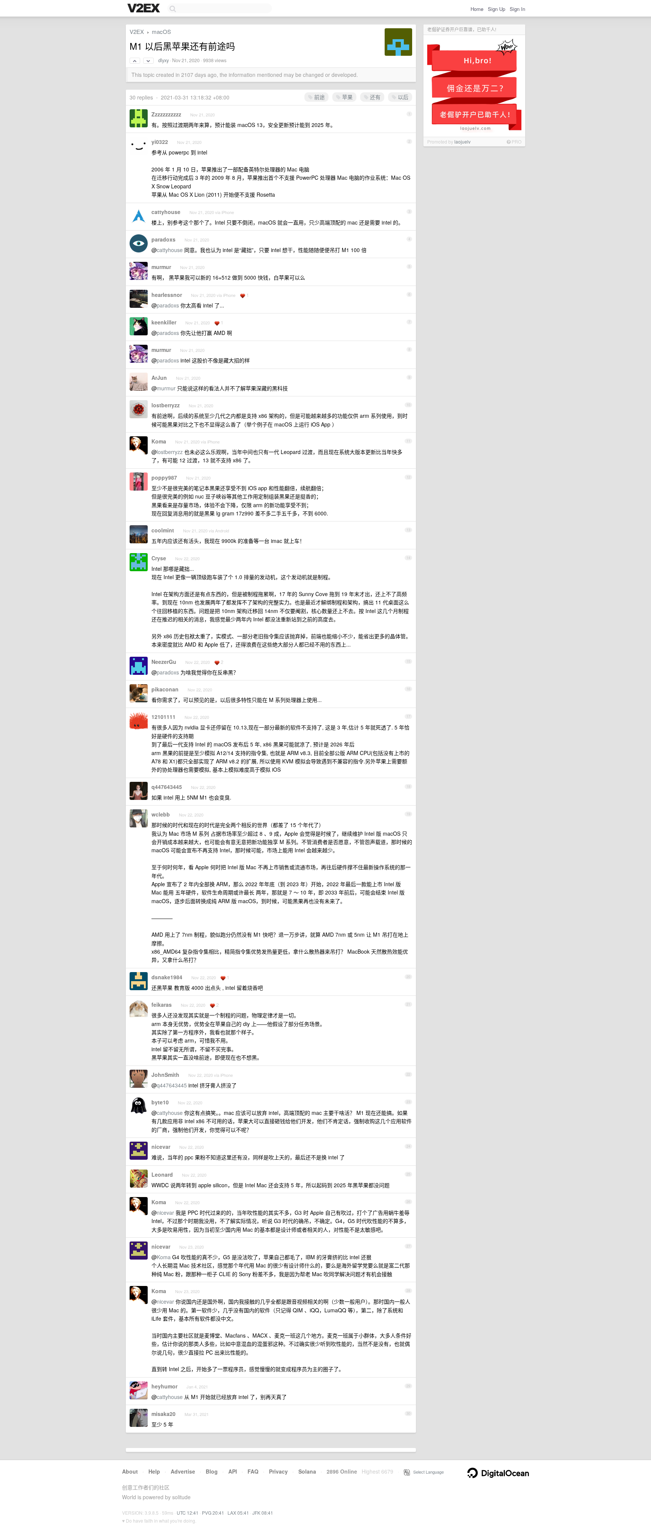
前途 (319, 97)
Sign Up (496, 8)
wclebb (160, 814)
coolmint (162, 530)
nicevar (160, 1146)
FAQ (253, 1471)
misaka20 (163, 1413)
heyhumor (164, 1386)
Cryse (158, 558)
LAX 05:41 (238, 1512)
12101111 (163, 716)
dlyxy (163, 60)
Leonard (162, 1174)
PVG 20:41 (213, 1512)
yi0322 (159, 141)
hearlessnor (166, 294)
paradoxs (163, 239)
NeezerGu (163, 661)
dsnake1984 (166, 977)
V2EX (137, 31)
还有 (374, 97)
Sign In (517, 8)
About (130, 1471)
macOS (161, 31)
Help (154, 1471)
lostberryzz (165, 405)
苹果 (347, 97)
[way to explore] (145, 8)
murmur (161, 267)
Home (477, 8)
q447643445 (166, 786)
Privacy (278, 1471)
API (232, 1471)
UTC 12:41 (188, 1512)
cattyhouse (165, 212)
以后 (402, 97)
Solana (307, 1471)
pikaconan (165, 689)
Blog (212, 1471)
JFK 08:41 (262, 1512)
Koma (158, 441)
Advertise (183, 1471)
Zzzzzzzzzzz (166, 114)
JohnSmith (165, 1074)
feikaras (161, 1004)
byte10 (160, 1102)
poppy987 (164, 477)
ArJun (159, 377)
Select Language (427, 1472)
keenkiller (163, 322)
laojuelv (462, 141)
